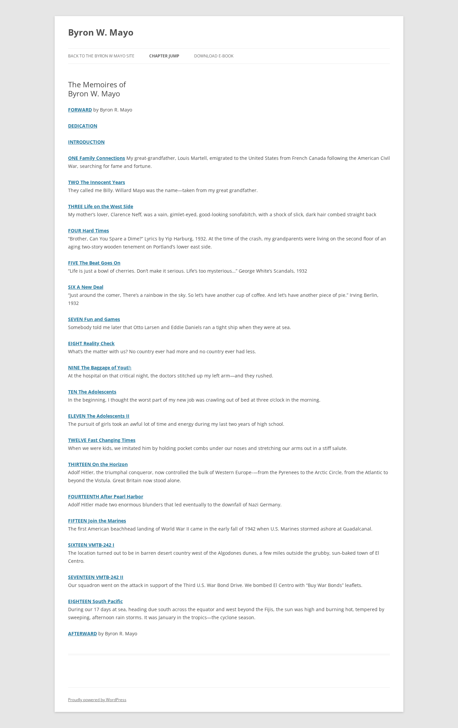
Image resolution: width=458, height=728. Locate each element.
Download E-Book (213, 56)
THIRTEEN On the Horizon (98, 464)
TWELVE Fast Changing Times (101, 440)
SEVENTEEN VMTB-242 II (95, 577)
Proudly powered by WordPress (97, 699)
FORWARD (80, 109)
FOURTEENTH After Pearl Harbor (105, 496)
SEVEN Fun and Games (94, 319)
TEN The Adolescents (92, 392)
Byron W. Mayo (100, 32)
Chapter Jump (164, 56)
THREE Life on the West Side (100, 206)
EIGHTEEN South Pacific (95, 601)
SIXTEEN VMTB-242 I (91, 545)
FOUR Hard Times (88, 230)
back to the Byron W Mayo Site (101, 56)
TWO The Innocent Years (96, 182)
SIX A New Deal (85, 287)
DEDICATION (82, 126)
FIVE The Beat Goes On (94, 263)
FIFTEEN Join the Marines (97, 520)
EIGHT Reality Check (91, 343)
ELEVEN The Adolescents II (98, 416)
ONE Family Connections (96, 158)
